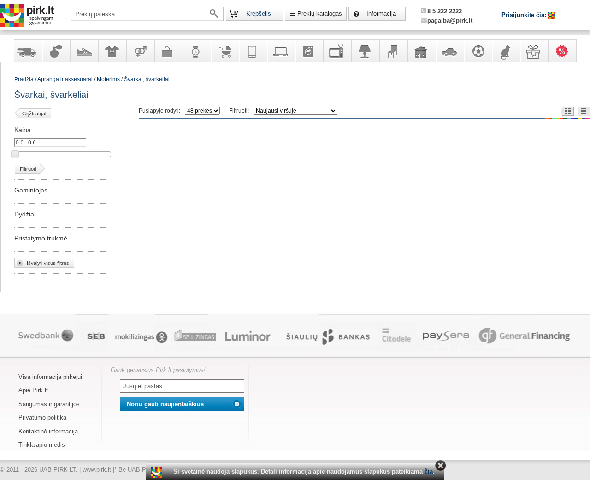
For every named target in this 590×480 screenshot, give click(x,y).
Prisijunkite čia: (525, 15)
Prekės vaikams (224, 51)
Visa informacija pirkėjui (50, 376)
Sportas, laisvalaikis (477, 51)
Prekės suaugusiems (140, 51)
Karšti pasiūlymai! (565, 51)
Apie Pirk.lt (33, 390)
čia (429, 471)
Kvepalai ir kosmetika (55, 51)
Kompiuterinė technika (280, 51)
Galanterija (168, 51)
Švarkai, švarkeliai (147, 79)
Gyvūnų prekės (505, 51)
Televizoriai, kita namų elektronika (337, 51)
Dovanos (533, 51)
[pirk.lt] (157, 472)
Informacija (381, 13)
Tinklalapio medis (41, 444)
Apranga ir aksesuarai (112, 51)
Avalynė (84, 51)
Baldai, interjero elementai (393, 51)
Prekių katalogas (319, 13)
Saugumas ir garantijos (49, 404)
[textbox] (147, 14)
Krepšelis (258, 13)
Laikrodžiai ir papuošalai (196, 51)
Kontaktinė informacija (48, 431)
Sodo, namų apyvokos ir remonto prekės (421, 51)
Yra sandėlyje (27, 51)
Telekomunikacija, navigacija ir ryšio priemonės (252, 51)
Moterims (108, 79)
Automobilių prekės (449, 51)
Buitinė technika (308, 51)
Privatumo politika (42, 417)
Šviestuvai (365, 51)
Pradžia (24, 79)
